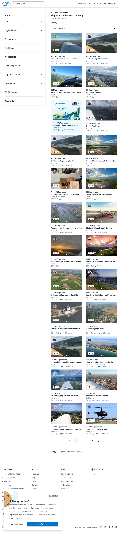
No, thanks (53, 496)
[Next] (98, 440)
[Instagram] (109, 527)
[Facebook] (101, 527)
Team (34, 481)
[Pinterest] (116, 527)
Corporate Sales (67, 481)
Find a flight (66, 489)
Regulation (6, 485)
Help (99, 4)
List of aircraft (67, 474)
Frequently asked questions (13, 489)
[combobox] (27, 3)
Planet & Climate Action (11, 474)
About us (35, 474)
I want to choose (16, 524)
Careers (35, 485)
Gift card (91, 4)
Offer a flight (66, 485)
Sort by (54, 23)
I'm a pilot (82, 4)
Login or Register (110, 4)
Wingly (53, 452)
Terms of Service (78, 527)
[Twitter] (105, 527)
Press (34, 489)
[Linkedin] (112, 527)
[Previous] (69, 440)
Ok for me (42, 524)
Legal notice (92, 527)
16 (92, 441)
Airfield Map (66, 478)
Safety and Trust (8, 478)
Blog (33, 478)
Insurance (6, 481)
